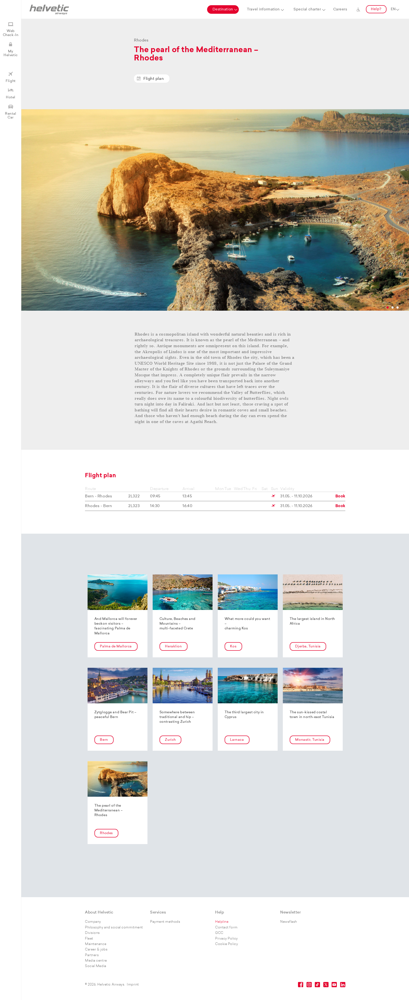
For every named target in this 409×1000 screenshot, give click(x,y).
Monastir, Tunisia (310, 740)
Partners (92, 955)
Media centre (96, 960)
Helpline (221, 921)
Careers (340, 9)
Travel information (263, 9)
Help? (376, 9)
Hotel (10, 97)
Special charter (307, 9)
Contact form (226, 927)
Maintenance (95, 944)
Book (340, 496)
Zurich (170, 740)
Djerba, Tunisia (307, 646)
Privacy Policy (226, 938)
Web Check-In (10, 33)
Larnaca (237, 740)
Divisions (92, 933)
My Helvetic (11, 53)
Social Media (95, 966)
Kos (233, 646)
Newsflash (288, 921)
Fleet (89, 938)
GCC (219, 933)
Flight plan (153, 79)
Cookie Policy (226, 944)
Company (93, 921)
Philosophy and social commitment (114, 927)
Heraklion (173, 646)
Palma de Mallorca (116, 646)
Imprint (133, 984)
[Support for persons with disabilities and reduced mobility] (358, 9)
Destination (223, 9)
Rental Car (10, 115)
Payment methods (165, 921)
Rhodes (106, 833)
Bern (104, 740)
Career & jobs (96, 949)
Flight (10, 81)
